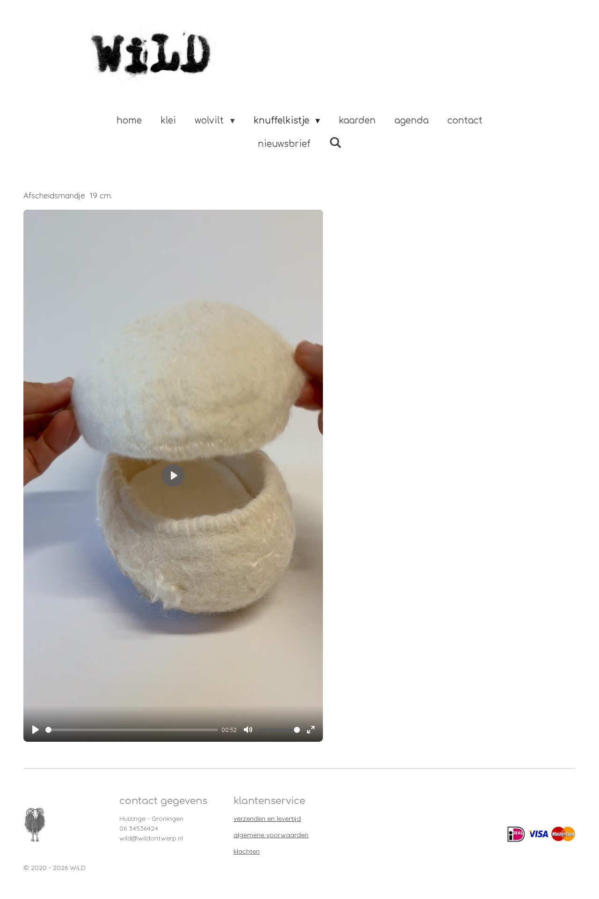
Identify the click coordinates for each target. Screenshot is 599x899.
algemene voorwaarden (271, 835)
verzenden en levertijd (267, 818)
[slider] (131, 729)
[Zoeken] (335, 142)
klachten (247, 851)
